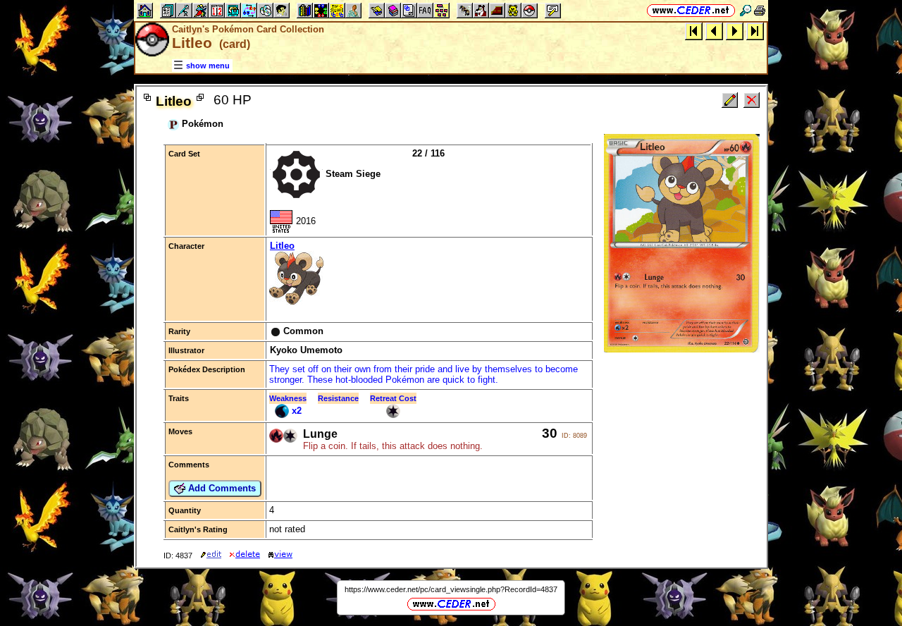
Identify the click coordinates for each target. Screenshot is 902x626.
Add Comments (220, 488)
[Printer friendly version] (759, 10)
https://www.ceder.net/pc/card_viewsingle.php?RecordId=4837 (451, 589)
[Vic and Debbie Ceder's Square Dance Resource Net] (691, 10)
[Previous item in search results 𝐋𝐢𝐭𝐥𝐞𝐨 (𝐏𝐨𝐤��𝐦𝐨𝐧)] (714, 30)
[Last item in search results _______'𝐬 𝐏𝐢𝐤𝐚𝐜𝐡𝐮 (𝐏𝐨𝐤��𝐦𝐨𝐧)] (755, 30)
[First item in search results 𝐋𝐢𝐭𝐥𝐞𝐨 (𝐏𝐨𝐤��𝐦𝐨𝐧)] (694, 30)
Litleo (282, 245)
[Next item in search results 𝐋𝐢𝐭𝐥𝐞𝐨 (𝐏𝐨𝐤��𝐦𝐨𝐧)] (734, 30)
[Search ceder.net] (745, 10)
